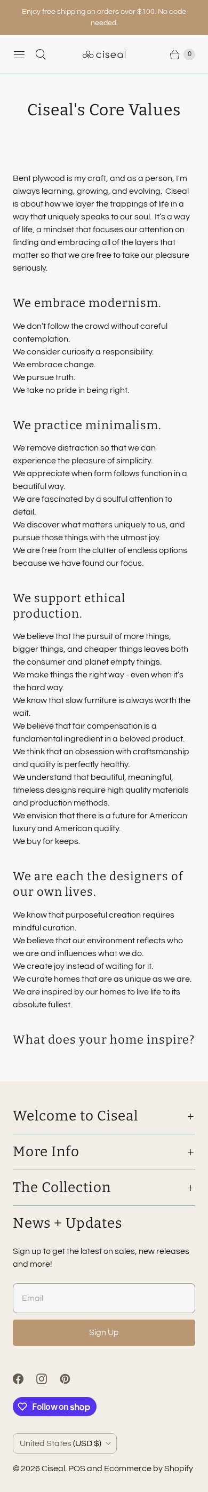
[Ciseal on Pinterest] (71, 1379)
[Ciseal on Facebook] (24, 1379)
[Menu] (19, 54)
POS (76, 1468)
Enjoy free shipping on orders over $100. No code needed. (104, 17)
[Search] (40, 54)
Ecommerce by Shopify (148, 1468)
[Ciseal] (104, 55)
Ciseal (53, 1468)
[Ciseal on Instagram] (48, 1379)
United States (60, 1443)
